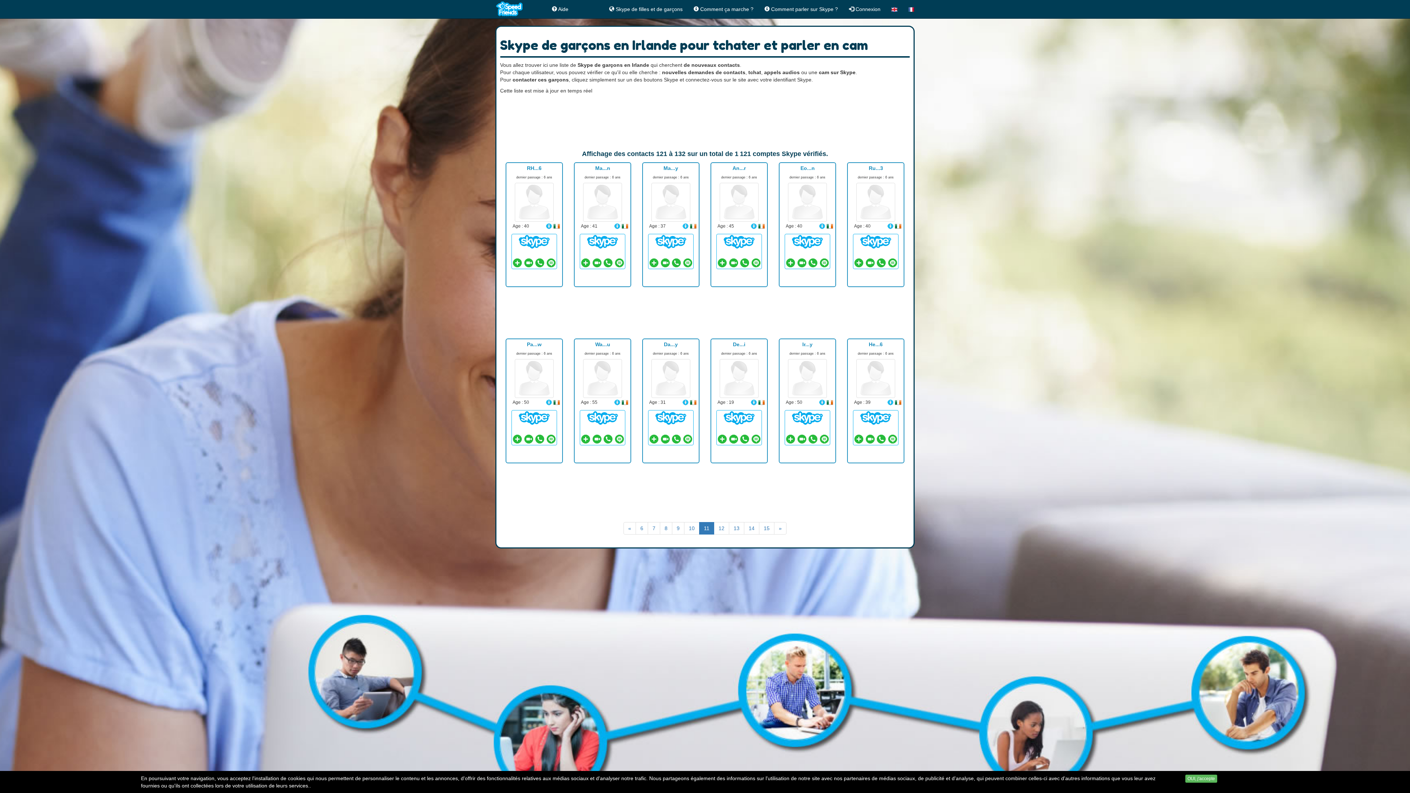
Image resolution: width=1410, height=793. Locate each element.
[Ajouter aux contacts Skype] (517, 262)
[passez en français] (911, 9)
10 (692, 528)
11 (706, 528)
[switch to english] (894, 9)
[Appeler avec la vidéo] (528, 262)
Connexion (867, 9)
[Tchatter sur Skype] (534, 242)
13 (737, 528)
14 (752, 528)
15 (767, 528)
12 (721, 528)
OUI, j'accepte (1201, 778)
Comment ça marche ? (726, 9)
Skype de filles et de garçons (648, 9)
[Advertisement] (705, 121)
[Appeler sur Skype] (539, 262)
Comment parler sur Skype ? (804, 9)
